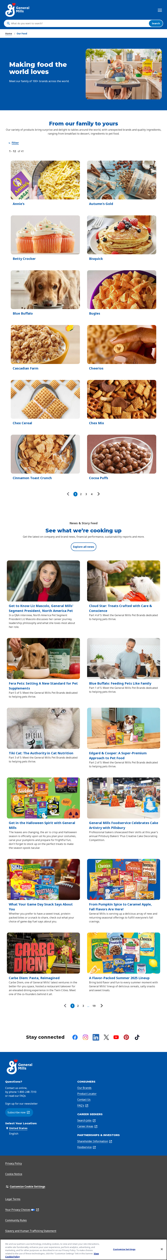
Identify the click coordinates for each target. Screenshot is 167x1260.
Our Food (22, 33)
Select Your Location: (21, 1123)
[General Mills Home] (17, 10)
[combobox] (79, 23)
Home (8, 33)
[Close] (161, 1249)
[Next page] (98, 494)
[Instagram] (85, 1037)
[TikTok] (137, 1037)
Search (156, 23)
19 (93, 1006)
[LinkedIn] (96, 1037)
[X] (106, 1037)
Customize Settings (124, 1249)
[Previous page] (69, 494)
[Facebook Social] (75, 1037)
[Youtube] (116, 1037)
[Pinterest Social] (126, 1037)
